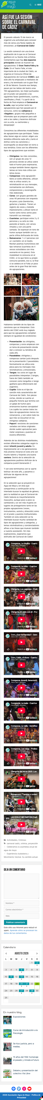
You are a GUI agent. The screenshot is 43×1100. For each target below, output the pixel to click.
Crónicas (22, 840)
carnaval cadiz (13, 843)
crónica (24, 843)
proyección (33, 843)
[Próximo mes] (37, 953)
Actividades (12, 840)
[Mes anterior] (6, 953)
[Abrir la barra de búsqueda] (30, 4)
